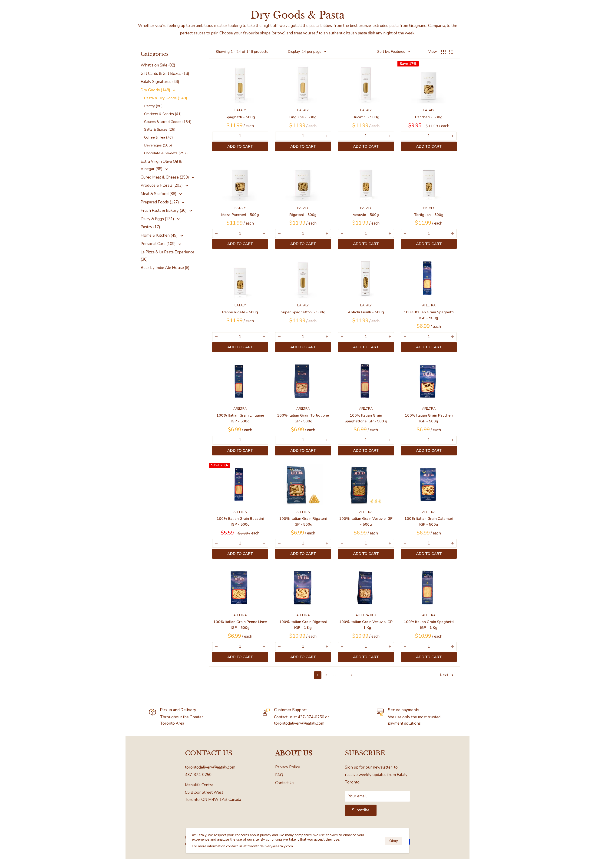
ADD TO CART (240, 146)
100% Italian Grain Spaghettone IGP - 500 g (365, 418)
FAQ (279, 775)
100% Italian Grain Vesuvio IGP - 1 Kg (366, 624)
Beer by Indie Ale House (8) (165, 267)
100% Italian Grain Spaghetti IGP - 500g (429, 315)
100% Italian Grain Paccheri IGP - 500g (429, 418)
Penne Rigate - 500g (240, 312)
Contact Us (284, 783)
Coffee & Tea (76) (158, 137)
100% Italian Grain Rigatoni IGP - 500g (303, 521)
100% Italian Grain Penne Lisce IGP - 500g (240, 624)
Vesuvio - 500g (366, 214)
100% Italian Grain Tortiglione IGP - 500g (303, 418)
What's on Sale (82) (158, 65)
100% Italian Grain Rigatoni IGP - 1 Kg (303, 624)
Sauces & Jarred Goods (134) (168, 121)
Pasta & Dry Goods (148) (165, 98)
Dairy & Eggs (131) (158, 219)
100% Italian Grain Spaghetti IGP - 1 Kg (429, 624)
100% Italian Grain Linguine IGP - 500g (240, 418)
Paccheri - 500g (429, 117)
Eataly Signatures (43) (160, 81)
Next (444, 674)
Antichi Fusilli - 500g (366, 312)
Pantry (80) (153, 106)
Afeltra (429, 305)
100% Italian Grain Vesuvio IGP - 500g (366, 521)
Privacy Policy (287, 767)
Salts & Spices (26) (159, 129)
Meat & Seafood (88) (159, 193)
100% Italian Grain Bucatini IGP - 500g (240, 521)
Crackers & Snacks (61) (163, 113)
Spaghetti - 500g (240, 117)
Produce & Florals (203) (162, 185)
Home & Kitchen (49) (159, 235)
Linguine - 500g (303, 117)
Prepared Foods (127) (160, 202)
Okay (393, 841)
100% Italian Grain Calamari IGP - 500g (428, 521)
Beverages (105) (158, 145)
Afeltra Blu (366, 615)
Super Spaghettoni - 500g (303, 312)
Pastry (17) (150, 227)
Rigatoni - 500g (303, 214)
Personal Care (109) (159, 243)
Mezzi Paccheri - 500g (240, 214)
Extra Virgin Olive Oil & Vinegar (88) (161, 165)
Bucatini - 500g (366, 117)
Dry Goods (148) (156, 90)
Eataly (240, 110)
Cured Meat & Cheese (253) (165, 177)
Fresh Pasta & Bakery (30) (164, 210)
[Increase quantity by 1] (264, 136)
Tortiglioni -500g (428, 214)
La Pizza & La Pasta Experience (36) (167, 255)
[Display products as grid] (443, 52)
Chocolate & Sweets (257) (166, 153)
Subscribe (361, 810)
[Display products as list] (451, 52)
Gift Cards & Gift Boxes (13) (165, 73)
